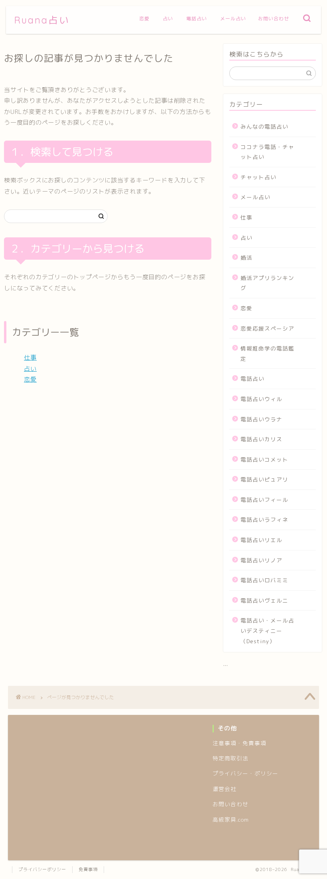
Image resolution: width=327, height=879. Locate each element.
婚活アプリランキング (267, 283)
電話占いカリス (261, 439)
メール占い (233, 19)
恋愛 (144, 19)
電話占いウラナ (261, 419)
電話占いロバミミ (264, 580)
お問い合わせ (273, 19)
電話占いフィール (264, 499)
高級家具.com (231, 819)
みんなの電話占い (264, 126)
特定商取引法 (230, 758)
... (225, 664)
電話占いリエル (261, 540)
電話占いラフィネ (264, 519)
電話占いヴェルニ (264, 600)
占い (168, 19)
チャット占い (258, 177)
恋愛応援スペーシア (267, 328)
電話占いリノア (261, 560)
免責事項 (88, 869)
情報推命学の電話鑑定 (267, 353)
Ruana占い (42, 20)
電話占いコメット (264, 459)
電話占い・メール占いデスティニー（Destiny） (267, 630)
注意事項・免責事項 (239, 743)
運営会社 (224, 789)
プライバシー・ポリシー (245, 773)
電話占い (196, 19)
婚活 (246, 257)
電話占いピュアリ (264, 479)
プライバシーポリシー (42, 869)
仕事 (30, 357)
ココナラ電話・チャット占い (267, 152)
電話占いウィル (261, 399)
